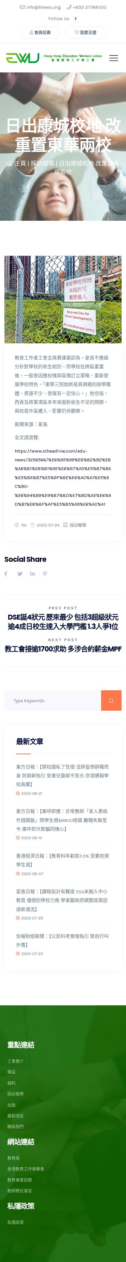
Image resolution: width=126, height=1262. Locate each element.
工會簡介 (15, 1061)
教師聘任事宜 (19, 1190)
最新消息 (15, 1115)
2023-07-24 (48, 525)
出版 (11, 1105)
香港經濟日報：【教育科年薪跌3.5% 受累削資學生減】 (62, 860)
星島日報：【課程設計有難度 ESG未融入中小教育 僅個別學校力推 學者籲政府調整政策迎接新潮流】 (62, 900)
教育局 (13, 1158)
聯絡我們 (15, 1126)
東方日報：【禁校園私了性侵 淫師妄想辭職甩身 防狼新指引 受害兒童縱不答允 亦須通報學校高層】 (62, 776)
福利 (11, 1083)
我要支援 (87, 32)
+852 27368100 (89, 7)
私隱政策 (15, 1222)
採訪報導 (42, 163)
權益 (11, 1072)
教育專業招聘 (19, 1180)
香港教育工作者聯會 (25, 1169)
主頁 (20, 163)
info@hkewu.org (43, 7)
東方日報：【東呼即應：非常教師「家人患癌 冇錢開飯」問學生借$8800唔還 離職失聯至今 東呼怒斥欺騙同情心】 (62, 820)
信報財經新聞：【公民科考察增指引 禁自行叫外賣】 (62, 941)
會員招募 (42, 32)
